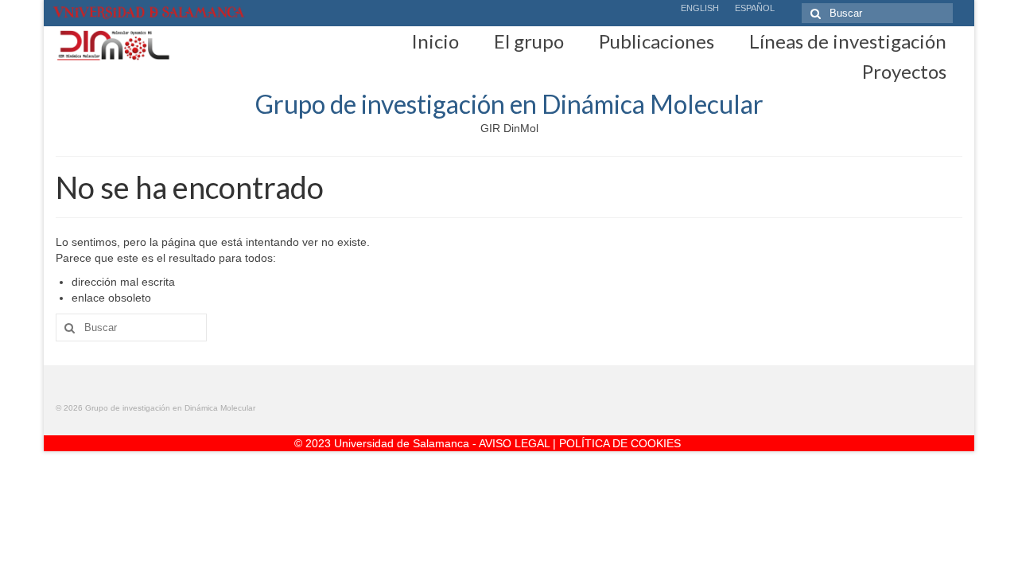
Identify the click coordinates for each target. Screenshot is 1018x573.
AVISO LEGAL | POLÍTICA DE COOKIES (580, 443)
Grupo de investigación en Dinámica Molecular (509, 103)
